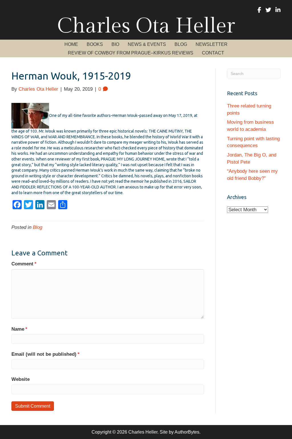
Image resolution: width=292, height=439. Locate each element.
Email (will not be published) (45, 354)
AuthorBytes (187, 432)
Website (20, 379)
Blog (37, 227)
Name (19, 329)
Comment (23, 264)
